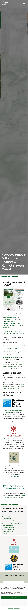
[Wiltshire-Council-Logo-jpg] (14, 484)
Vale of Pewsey (6, 516)
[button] (26, 584)
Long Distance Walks (7, 531)
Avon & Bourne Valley (8, 520)
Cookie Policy (10, 608)
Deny (14, 601)
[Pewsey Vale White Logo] (5, 1)
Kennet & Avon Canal (11, 321)
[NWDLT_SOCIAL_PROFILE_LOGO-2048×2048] (14, 452)
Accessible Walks (7, 518)
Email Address (6, 580)
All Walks (4, 533)
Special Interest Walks (8, 527)
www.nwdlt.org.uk (14, 476)
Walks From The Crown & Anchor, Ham (12, 524)
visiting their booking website (11, 388)
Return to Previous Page (9, 277)
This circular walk (7, 312)
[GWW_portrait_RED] (14, 426)
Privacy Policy (17, 608)
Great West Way (8, 439)
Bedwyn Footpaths (7, 522)
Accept (14, 597)
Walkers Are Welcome (8, 529)
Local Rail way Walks (7, 525)
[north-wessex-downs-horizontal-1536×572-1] (14, 399)
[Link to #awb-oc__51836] (24, 3)
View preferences (14, 604)
